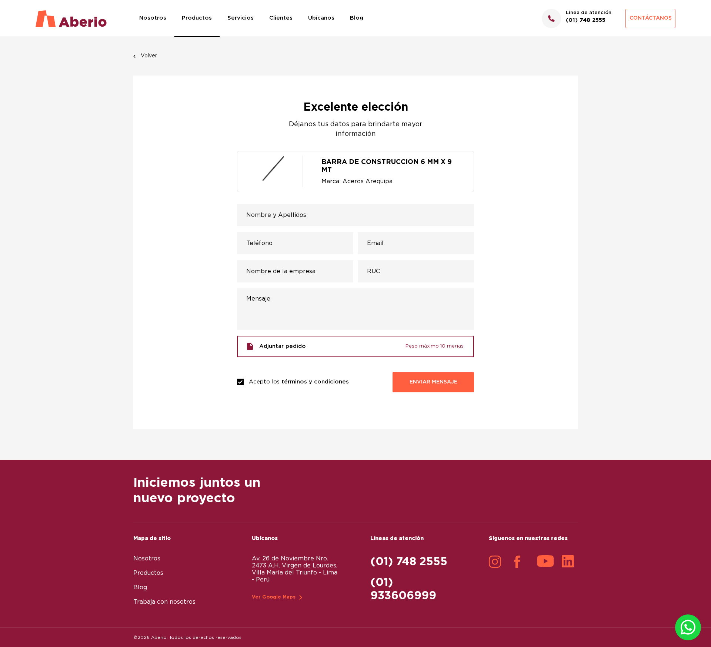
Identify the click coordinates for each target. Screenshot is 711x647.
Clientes (281, 18)
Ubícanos (321, 18)
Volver (149, 55)
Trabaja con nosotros (164, 602)
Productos (197, 18)
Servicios (240, 18)
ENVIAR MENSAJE (433, 382)
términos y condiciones (315, 382)
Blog (356, 18)
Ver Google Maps (274, 597)
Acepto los (299, 382)
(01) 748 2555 (408, 561)
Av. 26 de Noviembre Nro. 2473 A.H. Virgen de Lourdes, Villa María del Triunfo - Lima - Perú (294, 569)
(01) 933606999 (403, 589)
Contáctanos (651, 18)
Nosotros (152, 18)
